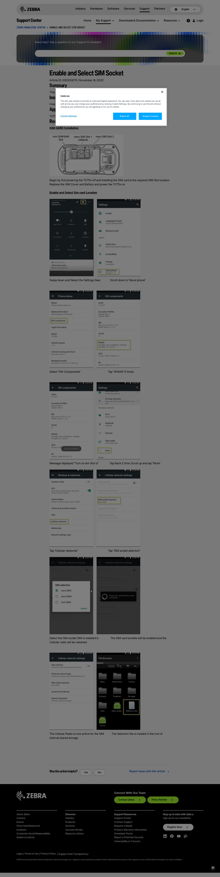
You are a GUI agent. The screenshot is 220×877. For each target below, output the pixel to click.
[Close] (162, 92)
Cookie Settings (68, 116)
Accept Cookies (150, 116)
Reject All (124, 116)
